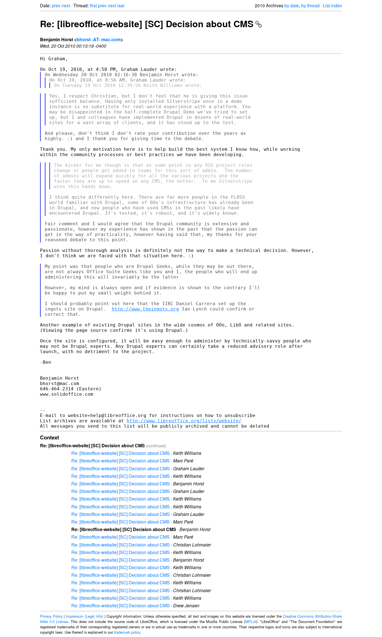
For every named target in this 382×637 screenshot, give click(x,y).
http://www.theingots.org (145, 309)
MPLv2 (250, 621)
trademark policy (127, 632)
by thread (310, 5)
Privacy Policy (51, 616)
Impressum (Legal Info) (84, 616)
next (66, 5)
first (93, 5)
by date (291, 5)
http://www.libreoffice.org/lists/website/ (184, 420)
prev (56, 5)
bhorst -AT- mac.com (99, 39)
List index (332, 5)
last (120, 5)
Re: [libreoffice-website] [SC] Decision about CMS (146, 23)
